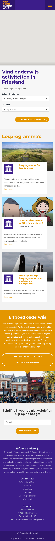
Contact (27, 492)
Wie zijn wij (27, 499)
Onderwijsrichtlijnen (27, 496)
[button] (50, 5)
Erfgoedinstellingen (27, 482)
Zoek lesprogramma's (29, 119)
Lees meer (8, 189)
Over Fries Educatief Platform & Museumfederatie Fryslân (27, 360)
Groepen (6, 104)
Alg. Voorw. (16, 538)
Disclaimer (27, 489)
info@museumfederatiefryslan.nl (30, 519)
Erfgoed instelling (10, 94)
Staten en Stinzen (26, 226)
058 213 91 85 (29, 516)
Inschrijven (25, 431)
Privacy (27, 485)
